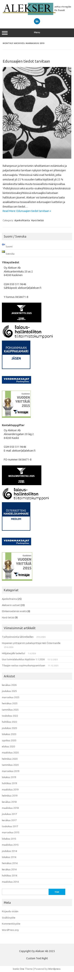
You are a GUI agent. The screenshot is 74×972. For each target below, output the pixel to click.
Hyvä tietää (37, 220)
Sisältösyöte (8, 917)
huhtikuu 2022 (9, 721)
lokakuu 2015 (9, 838)
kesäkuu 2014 (9, 869)
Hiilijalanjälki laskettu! (13, 653)
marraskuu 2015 (10, 832)
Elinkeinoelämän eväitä (14, 611)
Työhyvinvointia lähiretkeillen (18, 636)
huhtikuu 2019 (9, 783)
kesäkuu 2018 (9, 801)
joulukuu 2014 (9, 851)
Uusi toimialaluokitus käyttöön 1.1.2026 (23, 659)
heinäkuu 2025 (9, 703)
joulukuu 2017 (9, 814)
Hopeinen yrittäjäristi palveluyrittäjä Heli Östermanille (31, 643)
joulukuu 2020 (9, 728)
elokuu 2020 (8, 746)
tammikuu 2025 (10, 709)
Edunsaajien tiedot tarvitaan (26, 61)
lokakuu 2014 (9, 857)
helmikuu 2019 (9, 795)
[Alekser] (37, 14)
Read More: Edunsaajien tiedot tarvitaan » (27, 211)
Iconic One (18, 968)
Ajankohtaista (22, 220)
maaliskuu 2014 (10, 881)
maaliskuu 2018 (10, 808)
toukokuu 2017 (10, 826)
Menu (37, 32)
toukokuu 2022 (10, 715)
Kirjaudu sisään (10, 911)
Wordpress (54, 968)
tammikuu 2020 (10, 764)
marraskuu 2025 (10, 697)
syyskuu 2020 (9, 740)
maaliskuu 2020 (10, 752)
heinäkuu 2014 (9, 863)
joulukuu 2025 (9, 691)
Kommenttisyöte (11, 923)
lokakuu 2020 (9, 734)
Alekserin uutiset (11, 605)
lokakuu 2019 (9, 777)
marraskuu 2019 (10, 771)
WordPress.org (10, 930)
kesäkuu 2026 (9, 685)
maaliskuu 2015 (10, 844)
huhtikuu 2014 (9, 875)
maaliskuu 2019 (10, 789)
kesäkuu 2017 (9, 820)
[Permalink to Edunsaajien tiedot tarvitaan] (37, 157)
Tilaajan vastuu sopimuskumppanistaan (23, 665)
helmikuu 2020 (9, 758)
